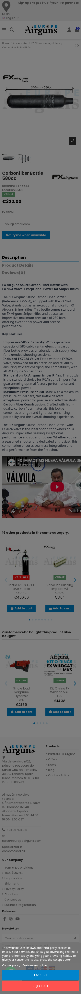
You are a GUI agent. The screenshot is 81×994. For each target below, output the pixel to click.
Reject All (40, 986)
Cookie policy (11, 965)
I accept (40, 975)
